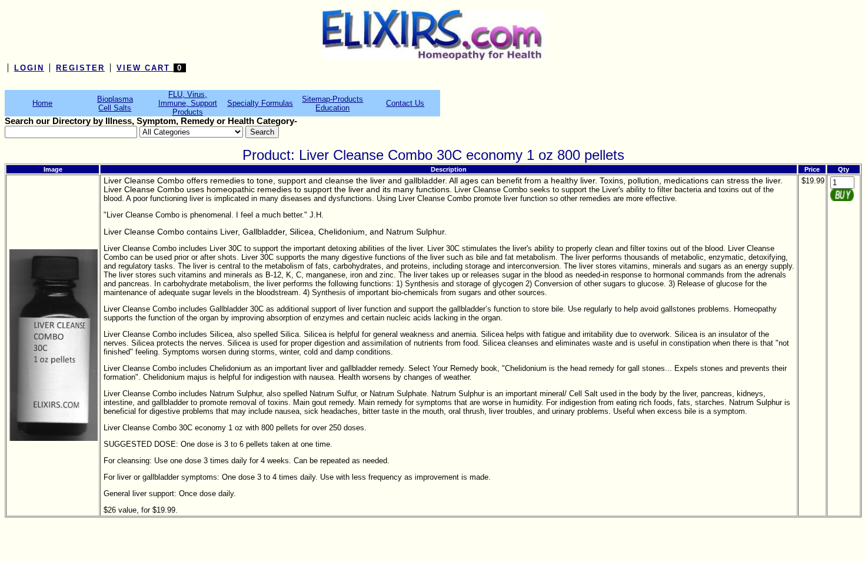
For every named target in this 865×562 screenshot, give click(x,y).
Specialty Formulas (260, 103)
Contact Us (405, 103)
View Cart (149, 67)
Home (42, 103)
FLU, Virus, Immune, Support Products (187, 103)
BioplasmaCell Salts (115, 103)
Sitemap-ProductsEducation (332, 103)
